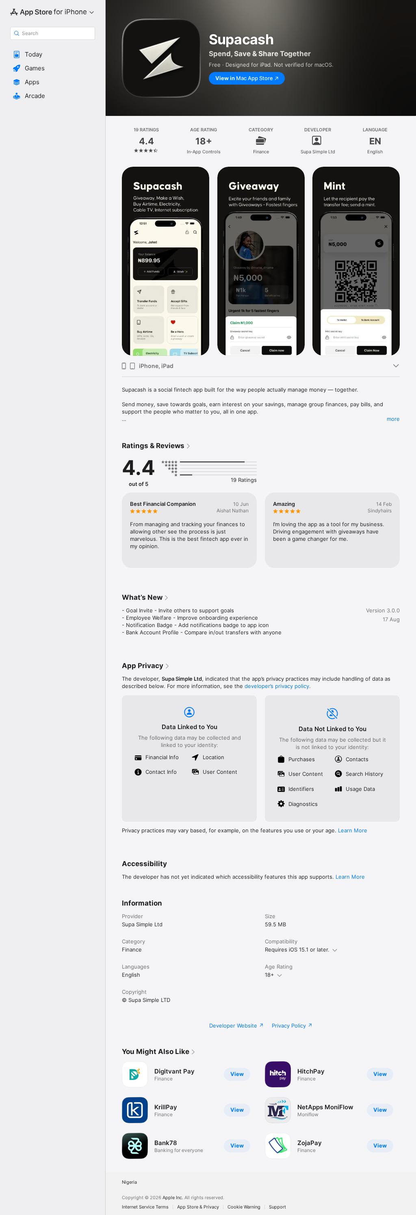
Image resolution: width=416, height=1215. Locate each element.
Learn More (352, 830)
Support (277, 1207)
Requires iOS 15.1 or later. (297, 949)
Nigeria (129, 1182)
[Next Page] (408, 141)
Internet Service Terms (145, 1207)
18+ (269, 974)
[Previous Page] (113, 141)
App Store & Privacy (198, 1207)
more (393, 419)
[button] (53, 54)
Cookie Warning (244, 1207)
